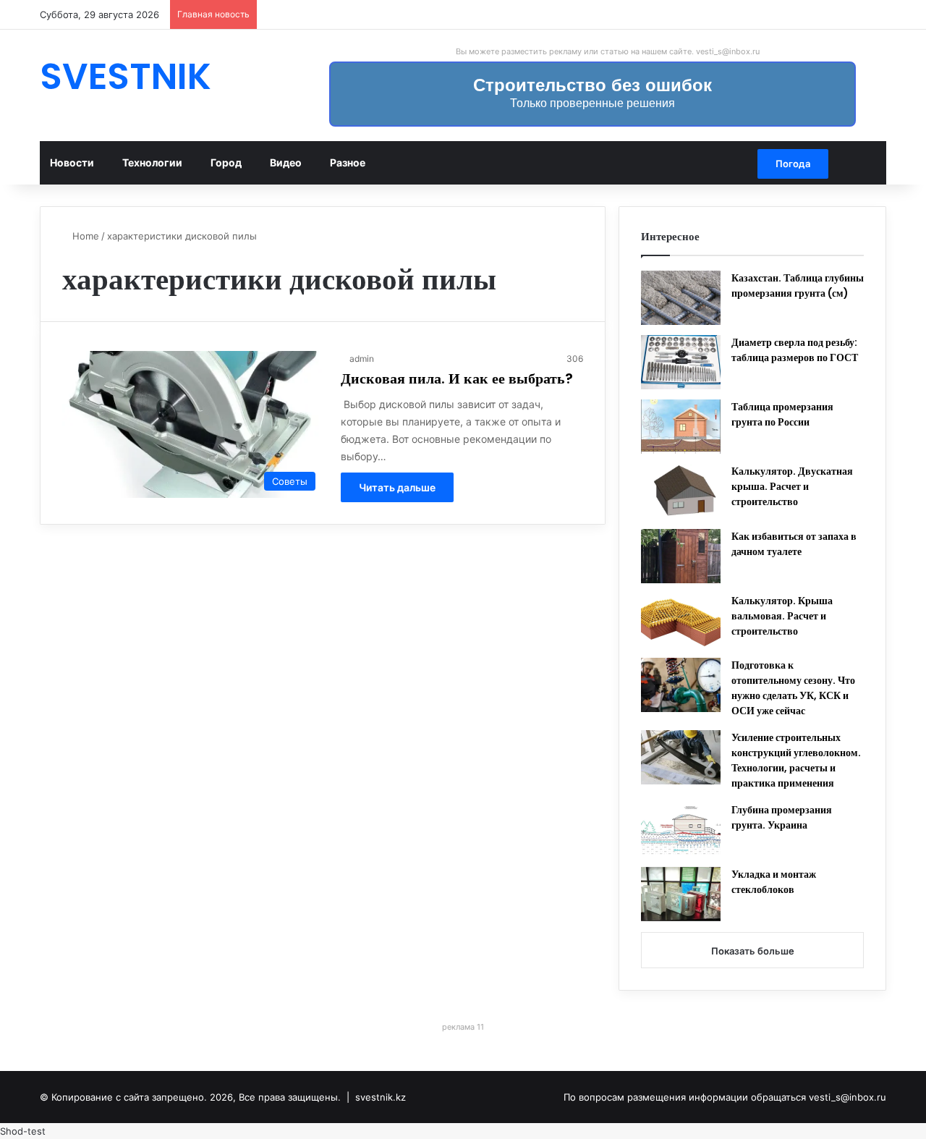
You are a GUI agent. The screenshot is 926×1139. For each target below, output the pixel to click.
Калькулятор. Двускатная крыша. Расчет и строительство (792, 486)
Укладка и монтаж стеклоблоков (773, 882)
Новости (72, 162)
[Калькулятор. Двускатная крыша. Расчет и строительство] (681, 491)
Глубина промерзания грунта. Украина (781, 817)
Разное (347, 162)
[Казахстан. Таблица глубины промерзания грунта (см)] (681, 298)
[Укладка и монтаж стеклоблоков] (681, 894)
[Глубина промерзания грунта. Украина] (681, 830)
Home (84, 236)
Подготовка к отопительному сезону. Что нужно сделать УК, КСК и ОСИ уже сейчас (793, 688)
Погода (793, 163)
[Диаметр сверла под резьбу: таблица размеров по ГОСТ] (681, 362)
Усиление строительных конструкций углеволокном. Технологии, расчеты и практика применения (796, 760)
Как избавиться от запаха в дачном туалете (794, 544)
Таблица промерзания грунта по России (782, 414)
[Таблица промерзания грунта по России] (681, 426)
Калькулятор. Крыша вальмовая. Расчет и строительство (782, 615)
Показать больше (752, 951)
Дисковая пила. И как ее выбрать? (457, 378)
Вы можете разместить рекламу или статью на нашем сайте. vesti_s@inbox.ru (608, 51)
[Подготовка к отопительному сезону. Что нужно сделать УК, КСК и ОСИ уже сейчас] (681, 685)
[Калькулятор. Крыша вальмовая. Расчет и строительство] (681, 620)
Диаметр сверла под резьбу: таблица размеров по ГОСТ (794, 350)
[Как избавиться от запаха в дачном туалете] (681, 556)
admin (361, 358)
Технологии (152, 162)
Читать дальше (397, 487)
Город (226, 162)
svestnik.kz (380, 1097)
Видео (286, 162)
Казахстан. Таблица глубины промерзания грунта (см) (797, 285)
